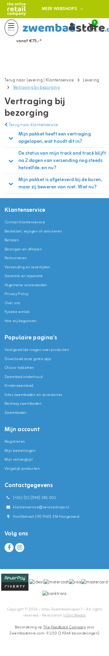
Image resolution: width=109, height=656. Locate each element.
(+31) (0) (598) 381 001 (34, 498)
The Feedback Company (64, 627)
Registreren (15, 441)
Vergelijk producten (22, 468)
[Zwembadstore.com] (16, 9)
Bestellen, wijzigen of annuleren (33, 231)
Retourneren (16, 258)
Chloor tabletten (19, 368)
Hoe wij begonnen (21, 321)
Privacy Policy (17, 294)
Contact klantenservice (25, 222)
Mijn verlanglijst (19, 459)
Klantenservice (60, 80)
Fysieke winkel (17, 312)
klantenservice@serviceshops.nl (41, 507)
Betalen (12, 240)
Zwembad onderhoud (23, 377)
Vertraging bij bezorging (36, 87)
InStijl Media (74, 615)
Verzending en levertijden (27, 267)
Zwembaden (16, 413)
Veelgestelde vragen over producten (37, 350)
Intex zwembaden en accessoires (33, 395)
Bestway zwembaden (23, 403)
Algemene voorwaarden (26, 285)
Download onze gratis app (28, 359)
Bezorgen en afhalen (23, 249)
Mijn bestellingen (20, 451)
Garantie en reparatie (24, 276)
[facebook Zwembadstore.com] (9, 547)
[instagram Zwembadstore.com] (19, 547)
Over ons (12, 303)
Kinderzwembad (19, 386)
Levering (91, 80)
